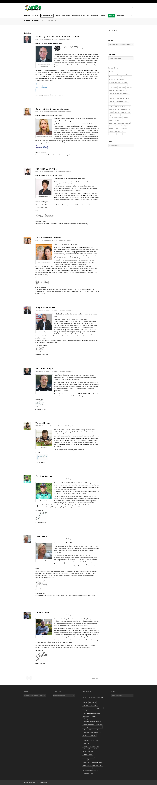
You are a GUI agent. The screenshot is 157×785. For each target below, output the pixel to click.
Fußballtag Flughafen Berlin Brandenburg (119, 93)
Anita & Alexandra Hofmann (48, 237)
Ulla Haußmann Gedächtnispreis (117, 131)
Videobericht (112, 134)
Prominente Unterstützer (50, 39)
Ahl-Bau (111, 71)
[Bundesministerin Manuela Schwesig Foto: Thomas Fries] (27, 111)
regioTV (111, 115)
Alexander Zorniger (44, 368)
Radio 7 (111, 112)
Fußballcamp (121, 87)
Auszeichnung (127, 76)
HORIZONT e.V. (59, 595)
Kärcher (111, 106)
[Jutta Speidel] (27, 539)
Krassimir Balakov (43, 476)
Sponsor (111, 120)
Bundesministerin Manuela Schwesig (52, 109)
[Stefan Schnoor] (27, 615)
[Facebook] (132, 8)
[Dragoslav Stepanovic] (27, 310)
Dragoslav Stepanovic (45, 307)
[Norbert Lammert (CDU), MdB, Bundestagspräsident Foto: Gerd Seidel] (27, 39)
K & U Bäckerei (127, 104)
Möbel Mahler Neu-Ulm (120, 106)
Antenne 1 (111, 76)
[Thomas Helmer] (27, 426)
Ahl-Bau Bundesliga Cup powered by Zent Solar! (120, 74)
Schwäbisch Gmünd (126, 115)
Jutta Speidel (41, 536)
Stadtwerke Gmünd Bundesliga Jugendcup (119, 123)
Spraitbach (117, 120)
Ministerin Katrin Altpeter (47, 169)
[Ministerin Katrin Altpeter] (27, 171)
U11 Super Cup (123, 128)
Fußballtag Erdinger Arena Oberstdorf (118, 90)
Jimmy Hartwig (118, 104)
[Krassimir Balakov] (27, 479)
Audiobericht (119, 76)
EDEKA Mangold (113, 87)
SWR (127, 126)
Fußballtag (128, 87)
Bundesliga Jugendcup (114, 82)
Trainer (111, 128)
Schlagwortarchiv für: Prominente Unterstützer (40, 20)
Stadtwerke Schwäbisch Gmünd (117, 126)
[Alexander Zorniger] (27, 371)
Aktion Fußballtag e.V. (67, 39)
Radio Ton (116, 112)
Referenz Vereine (125, 112)
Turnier (116, 128)
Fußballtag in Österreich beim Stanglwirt (119, 98)
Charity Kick (124, 82)
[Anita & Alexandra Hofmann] (27, 240)
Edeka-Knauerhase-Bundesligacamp (118, 85)
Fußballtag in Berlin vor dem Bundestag (118, 96)
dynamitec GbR (46, 782)
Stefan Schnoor (42, 612)
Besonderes (112, 79)
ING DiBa (111, 104)
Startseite (32, 23)
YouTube (119, 134)
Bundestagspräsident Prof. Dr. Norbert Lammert (57, 36)
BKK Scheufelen (120, 79)
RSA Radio (117, 115)
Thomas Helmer (42, 423)
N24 (129, 106)
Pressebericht (112, 109)
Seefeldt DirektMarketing (115, 117)
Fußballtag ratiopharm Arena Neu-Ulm (118, 101)
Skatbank (125, 117)
